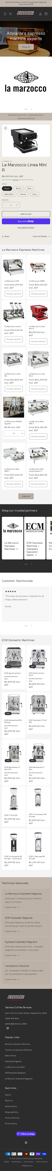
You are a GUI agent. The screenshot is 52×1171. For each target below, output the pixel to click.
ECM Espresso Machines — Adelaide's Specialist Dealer (35, 548)
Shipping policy (27, 1166)
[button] (5, 14)
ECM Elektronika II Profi (36, 674)
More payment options (26, 227)
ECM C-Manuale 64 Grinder (37, 858)
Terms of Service (12, 1118)
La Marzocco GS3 (11, 281)
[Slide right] (31, 109)
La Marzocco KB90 (37, 281)
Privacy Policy (11, 1123)
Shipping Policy (11, 1112)
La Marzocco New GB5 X (11, 470)
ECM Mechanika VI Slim (36, 768)
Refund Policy (11, 1106)
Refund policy (16, 1162)
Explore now (11, 907)
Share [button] (6, 236)
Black (7, 188)
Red (29, 188)
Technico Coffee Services (25, 1158)
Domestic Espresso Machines (17, 1044)
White (18, 188)
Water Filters (10, 1055)
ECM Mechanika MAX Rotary (13, 721)
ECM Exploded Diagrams (15, 1073)
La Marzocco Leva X (12, 327)
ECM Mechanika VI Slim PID (12, 768)
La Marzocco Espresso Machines (11, 545)
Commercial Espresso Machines (18, 1050)
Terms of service (42, 1162)
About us (9, 1100)
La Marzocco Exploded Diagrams (18, 1079)
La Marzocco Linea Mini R (37, 328)
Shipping (15, 179)
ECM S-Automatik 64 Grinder (37, 815)
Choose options (13, 294)
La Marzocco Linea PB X (37, 375)
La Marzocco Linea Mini (15, 1067)
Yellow (23, 194)
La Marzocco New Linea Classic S (36, 470)
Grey (35, 194)
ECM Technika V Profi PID (38, 721)
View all (26, 496)
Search (8, 1095)
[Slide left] (20, 109)
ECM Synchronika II (12, 673)
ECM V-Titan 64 (10, 815)
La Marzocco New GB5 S (36, 423)
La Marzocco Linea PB (12, 375)
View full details (40, 236)
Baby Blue (9, 194)
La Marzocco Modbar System (13, 423)
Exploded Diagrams (13, 1061)
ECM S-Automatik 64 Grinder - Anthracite (13, 858)
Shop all (26, 47)
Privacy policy (29, 1162)
